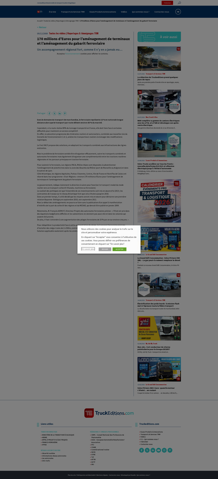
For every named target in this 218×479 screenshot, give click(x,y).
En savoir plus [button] (88, 249)
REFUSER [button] (105, 249)
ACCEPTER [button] (119, 249)
